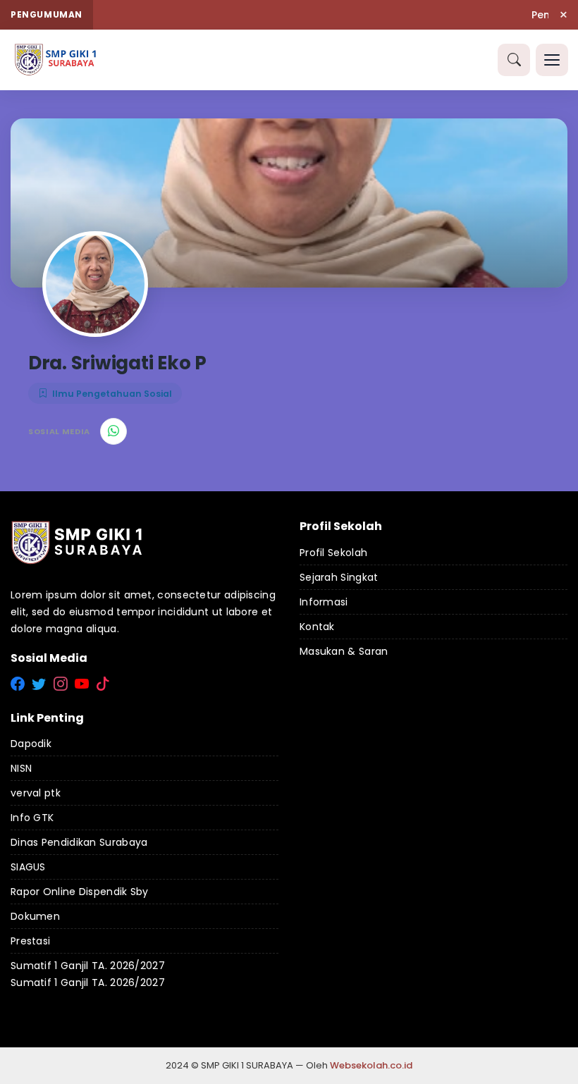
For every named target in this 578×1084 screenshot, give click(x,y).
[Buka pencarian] (514, 60)
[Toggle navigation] (552, 60)
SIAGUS (28, 867)
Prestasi (30, 941)
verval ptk (36, 793)
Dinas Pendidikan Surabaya (79, 842)
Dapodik (31, 744)
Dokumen (35, 916)
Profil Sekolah (333, 553)
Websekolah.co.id (371, 1065)
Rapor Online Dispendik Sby (80, 892)
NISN (21, 768)
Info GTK (32, 818)
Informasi (324, 602)
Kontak (317, 627)
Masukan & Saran (344, 651)
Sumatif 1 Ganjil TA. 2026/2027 (88, 966)
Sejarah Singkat (339, 577)
